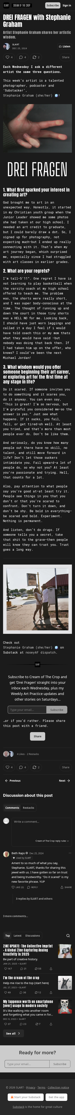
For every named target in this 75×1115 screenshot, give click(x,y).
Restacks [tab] (28, 808)
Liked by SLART (23, 857)
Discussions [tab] (32, 935)
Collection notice (58, 1087)
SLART (15, 44)
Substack (18, 1107)
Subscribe (53, 5)
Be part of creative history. (20, 959)
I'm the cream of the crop (21, 978)
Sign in (67, 5)
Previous (15, 780)
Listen (66, 46)
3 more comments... (15, 916)
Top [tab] (7, 935)
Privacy (30, 1087)
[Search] (68, 936)
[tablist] (19, 808)
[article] (37, 957)
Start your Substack (27, 1097)
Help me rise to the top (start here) (26, 983)
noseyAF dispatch (41, 652)
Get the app (56, 1097)
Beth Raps (18, 853)
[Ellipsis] (70, 853)
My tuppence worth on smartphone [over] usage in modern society (28, 1004)
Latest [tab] (18, 935)
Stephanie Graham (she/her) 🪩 (30, 95)
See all (11, 1033)
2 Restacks (33, 754)
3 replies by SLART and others (34, 898)
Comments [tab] (12, 808)
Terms (41, 1087)
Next (62, 780)
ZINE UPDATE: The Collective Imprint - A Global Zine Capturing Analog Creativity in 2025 (28, 950)
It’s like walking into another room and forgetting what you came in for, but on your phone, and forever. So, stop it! (27, 1012)
